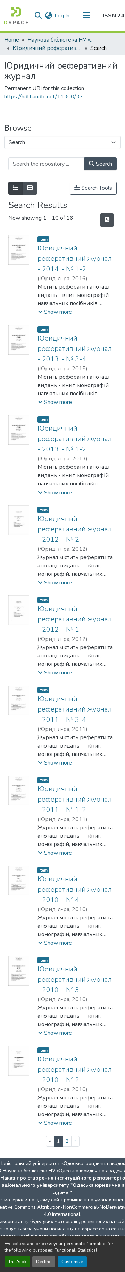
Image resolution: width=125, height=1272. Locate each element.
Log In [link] (62, 15)
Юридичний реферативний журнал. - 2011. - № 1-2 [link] (75, 799)
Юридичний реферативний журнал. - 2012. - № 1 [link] (75, 619)
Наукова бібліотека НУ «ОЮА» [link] (62, 40)
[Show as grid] (30, 188)
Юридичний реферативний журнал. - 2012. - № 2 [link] (75, 529)
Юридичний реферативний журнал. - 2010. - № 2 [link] (75, 1069)
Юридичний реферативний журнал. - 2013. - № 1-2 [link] (75, 439)
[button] (16, 15)
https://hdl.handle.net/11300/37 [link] (43, 96)
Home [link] (11, 40)
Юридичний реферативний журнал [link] (47, 48)
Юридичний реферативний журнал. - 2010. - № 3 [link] (75, 979)
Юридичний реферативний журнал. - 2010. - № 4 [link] (75, 889)
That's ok (17, 1261)
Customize (72, 1261)
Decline (43, 1261)
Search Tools (96, 188)
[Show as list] (15, 188)
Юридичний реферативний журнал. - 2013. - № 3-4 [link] (75, 349)
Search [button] (103, 164)
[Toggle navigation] (86, 15)
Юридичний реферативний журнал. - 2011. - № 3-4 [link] (75, 709)
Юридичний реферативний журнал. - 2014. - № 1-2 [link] (75, 259)
